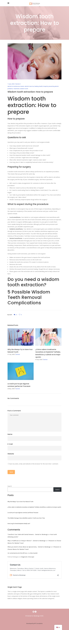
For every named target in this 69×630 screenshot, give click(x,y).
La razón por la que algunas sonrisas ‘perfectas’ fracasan (23, 512)
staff (10, 314)
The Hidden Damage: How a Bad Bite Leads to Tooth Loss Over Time (26, 518)
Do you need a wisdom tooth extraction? (33, 282)
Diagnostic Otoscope (27, 557)
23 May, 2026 (11, 388)
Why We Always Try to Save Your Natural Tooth (20, 501)
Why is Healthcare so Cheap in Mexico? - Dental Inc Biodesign (27, 540)
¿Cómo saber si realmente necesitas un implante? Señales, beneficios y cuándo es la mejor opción (34, 507)
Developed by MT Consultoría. (34, 623)
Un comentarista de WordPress (17, 553)
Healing (36, 86)
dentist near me (29, 86)
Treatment (16, 88)
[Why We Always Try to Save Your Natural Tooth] (21, 337)
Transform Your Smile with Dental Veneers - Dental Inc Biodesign (28, 534)
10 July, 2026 (38, 359)
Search (10, 486)
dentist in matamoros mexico (16, 86)
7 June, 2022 (11, 84)
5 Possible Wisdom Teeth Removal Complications (29, 297)
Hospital (45, 86)
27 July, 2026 (11, 354)
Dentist (18, 84)
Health (41, 86)
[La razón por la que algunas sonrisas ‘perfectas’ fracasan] (21, 371)
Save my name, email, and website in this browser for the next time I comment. (33, 464)
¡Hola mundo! (33, 553)
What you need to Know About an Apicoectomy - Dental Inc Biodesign (29, 547)
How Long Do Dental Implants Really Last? (19, 523)
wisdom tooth (24, 88)
